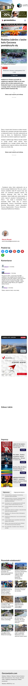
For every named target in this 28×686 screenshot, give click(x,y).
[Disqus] (14, 283)
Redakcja (4, 676)
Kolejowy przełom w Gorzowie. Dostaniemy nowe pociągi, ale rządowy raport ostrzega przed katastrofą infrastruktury (15, 500)
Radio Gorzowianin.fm (7, 677)
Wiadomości (4, 36)
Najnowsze (6, 492)
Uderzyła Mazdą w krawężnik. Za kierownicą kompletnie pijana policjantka (14, 496)
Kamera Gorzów (20, 676)
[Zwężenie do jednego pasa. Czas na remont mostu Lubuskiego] (7, 612)
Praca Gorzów (16, 677)
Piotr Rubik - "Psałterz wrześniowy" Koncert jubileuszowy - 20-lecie (19, 456)
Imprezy (4, 440)
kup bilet (23, 449)
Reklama (9, 676)
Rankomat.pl (14, 679)
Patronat (14, 676)
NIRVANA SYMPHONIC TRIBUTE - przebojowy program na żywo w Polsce (20, 479)
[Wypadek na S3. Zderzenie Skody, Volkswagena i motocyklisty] (21, 599)
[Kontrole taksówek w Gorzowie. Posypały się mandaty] (21, 584)
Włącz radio (15, 75)
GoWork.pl (8, 679)
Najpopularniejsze (19, 492)
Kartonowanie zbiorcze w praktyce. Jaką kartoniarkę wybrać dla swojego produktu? (15, 510)
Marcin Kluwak (6, 239)
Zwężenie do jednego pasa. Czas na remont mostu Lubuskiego (15, 517)
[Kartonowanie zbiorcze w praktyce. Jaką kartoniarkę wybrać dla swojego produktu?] (7, 599)
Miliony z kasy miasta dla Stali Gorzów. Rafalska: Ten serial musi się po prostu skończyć (15, 524)
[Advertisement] (14, 113)
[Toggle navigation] (25, 20)
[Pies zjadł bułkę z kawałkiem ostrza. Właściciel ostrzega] (7, 627)
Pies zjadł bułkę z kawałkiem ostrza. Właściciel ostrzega (14, 527)
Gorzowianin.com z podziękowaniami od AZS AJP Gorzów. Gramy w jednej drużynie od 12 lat (15, 504)
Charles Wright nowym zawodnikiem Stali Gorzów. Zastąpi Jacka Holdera (15, 520)
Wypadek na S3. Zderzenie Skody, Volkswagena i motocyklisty (15, 514)
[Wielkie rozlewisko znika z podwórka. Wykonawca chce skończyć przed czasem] (21, 627)
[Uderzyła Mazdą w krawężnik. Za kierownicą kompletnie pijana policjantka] (7, 566)
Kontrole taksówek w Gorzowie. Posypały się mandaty (14, 507)
